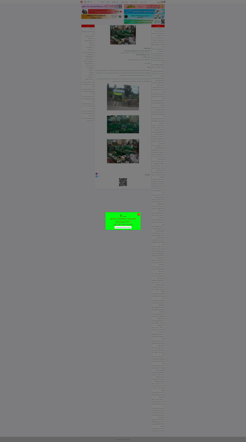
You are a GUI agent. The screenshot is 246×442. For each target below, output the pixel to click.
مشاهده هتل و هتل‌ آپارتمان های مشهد (123, 227)
